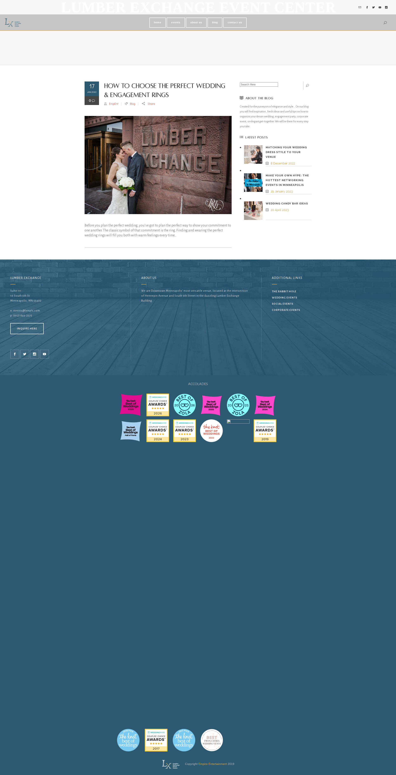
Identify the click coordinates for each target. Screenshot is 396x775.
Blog (132, 104)
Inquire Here (27, 328)
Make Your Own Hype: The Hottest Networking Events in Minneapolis (287, 180)
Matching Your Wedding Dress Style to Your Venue (286, 152)
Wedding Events (284, 297)
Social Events (282, 303)
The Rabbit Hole (284, 291)
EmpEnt (113, 104)
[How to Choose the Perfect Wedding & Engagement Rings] (158, 165)
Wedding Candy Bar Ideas (287, 203)
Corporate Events (286, 310)
